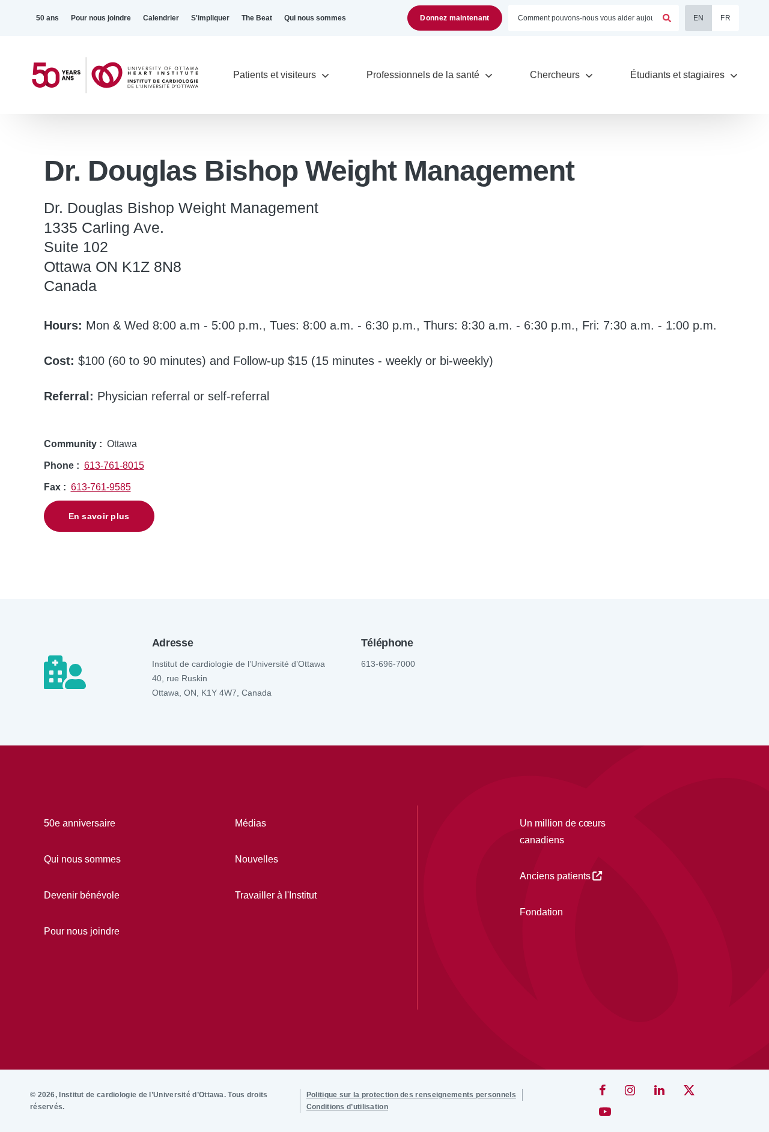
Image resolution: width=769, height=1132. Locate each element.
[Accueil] (120, 75)
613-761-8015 (114, 465)
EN (698, 18)
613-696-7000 (388, 664)
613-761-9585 (101, 487)
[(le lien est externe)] (603, 1090)
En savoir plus (99, 516)
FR (725, 18)
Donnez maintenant (454, 18)
